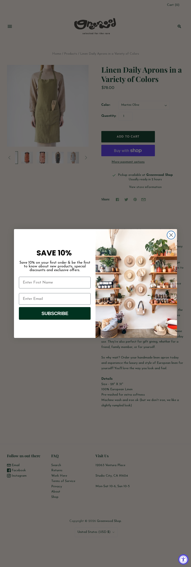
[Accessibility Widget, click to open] (183, 559)
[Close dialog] (171, 235)
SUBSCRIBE (54, 313)
